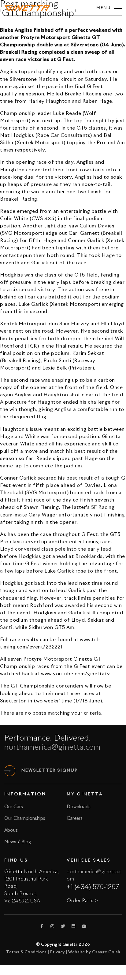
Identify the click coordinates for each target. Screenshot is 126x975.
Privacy (57, 952)
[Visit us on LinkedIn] (73, 926)
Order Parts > (82, 900)
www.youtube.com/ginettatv (75, 673)
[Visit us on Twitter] (63, 926)
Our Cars (13, 807)
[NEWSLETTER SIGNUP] (9, 770)
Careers (75, 818)
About (10, 830)
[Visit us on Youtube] (84, 926)
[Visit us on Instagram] (52, 926)
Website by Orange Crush (94, 952)
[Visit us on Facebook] (41, 926)
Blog (26, 842)
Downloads (79, 807)
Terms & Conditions (26, 952)
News (10, 842)
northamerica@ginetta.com (52, 747)
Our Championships (24, 818)
